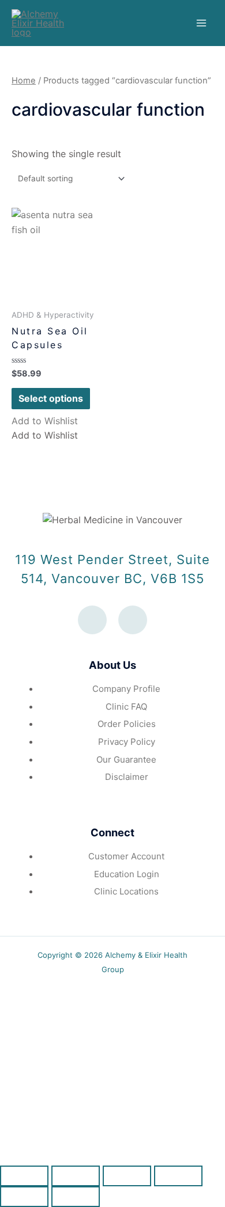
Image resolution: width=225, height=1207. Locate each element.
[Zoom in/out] (178, 1176)
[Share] (75, 1176)
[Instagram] (132, 620)
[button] (45, 421)
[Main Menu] (201, 23)
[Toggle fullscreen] (127, 1176)
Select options (50, 398)
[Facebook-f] (92, 620)
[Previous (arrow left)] (24, 1196)
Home (24, 80)
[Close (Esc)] (24, 1176)
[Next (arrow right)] (75, 1196)
